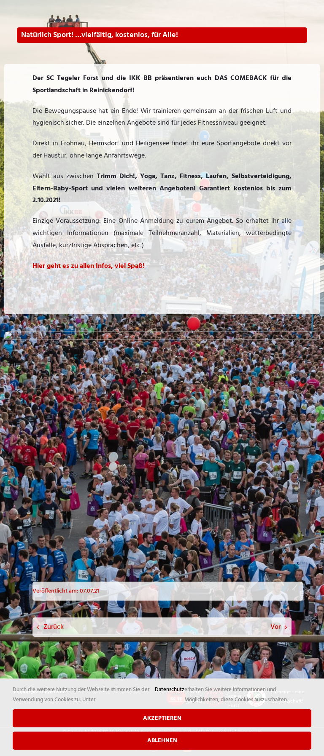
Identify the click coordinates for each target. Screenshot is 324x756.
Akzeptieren (162, 718)
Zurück (53, 627)
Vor (275, 627)
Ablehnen (162, 740)
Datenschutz (169, 689)
